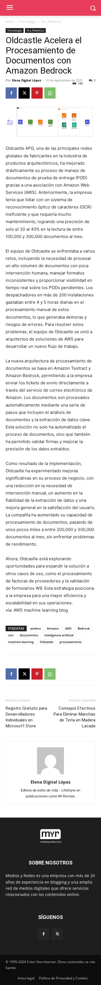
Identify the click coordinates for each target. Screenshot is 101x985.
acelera (35, 628)
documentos (29, 635)
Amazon (53, 628)
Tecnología (27, 21)
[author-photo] (50, 774)
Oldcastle (46, 642)
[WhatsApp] (50, 93)
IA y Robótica (51, 21)
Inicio (10, 21)
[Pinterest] (37, 93)
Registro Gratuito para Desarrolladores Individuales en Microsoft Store (26, 717)
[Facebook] (11, 93)
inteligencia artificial (59, 635)
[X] (24, 93)
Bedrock (84, 628)
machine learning (21, 642)
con (10, 635)
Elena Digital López (26, 80)
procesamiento (70, 642)
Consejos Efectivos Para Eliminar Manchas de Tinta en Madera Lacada (74, 717)
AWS (68, 628)
